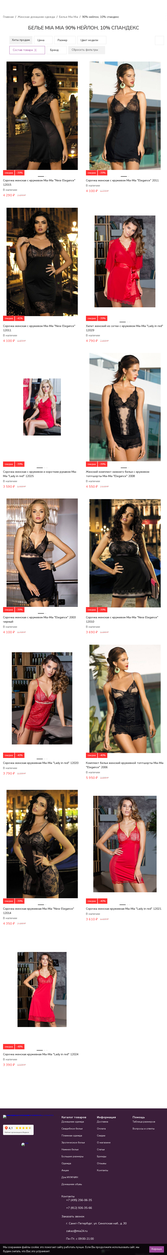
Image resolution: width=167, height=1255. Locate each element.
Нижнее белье (70, 1149)
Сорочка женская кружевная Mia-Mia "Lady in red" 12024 (40, 1054)
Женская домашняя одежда (36, 17)
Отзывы (101, 1163)
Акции (65, 1170)
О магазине (104, 1142)
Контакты (102, 1170)
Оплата (101, 1128)
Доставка (102, 1121)
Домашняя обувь (72, 1184)
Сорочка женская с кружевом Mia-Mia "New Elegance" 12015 (39, 182)
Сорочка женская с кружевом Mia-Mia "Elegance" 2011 (122, 180)
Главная (8, 17)
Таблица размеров (144, 1121)
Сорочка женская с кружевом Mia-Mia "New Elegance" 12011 (39, 328)
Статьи (101, 1149)
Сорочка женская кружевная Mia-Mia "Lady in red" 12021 (123, 909)
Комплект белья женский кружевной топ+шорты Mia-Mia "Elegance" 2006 (124, 765)
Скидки (101, 1135)
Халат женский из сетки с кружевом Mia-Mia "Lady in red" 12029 (124, 328)
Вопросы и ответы (144, 1128)
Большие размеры (73, 1156)
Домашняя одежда (73, 1121)
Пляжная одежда (72, 1135)
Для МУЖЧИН (70, 1177)
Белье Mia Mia (68, 17)
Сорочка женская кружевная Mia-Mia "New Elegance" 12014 (38, 911)
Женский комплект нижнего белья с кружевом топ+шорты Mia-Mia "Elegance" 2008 (117, 474)
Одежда (66, 1163)
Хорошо (156, 1249)
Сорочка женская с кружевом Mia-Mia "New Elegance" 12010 (122, 619)
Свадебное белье (72, 1128)
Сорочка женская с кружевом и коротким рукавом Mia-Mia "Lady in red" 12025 (40, 474)
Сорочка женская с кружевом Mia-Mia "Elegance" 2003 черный (39, 619)
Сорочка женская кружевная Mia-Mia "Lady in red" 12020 (40, 763)
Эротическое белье (73, 1142)
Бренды (101, 1156)
